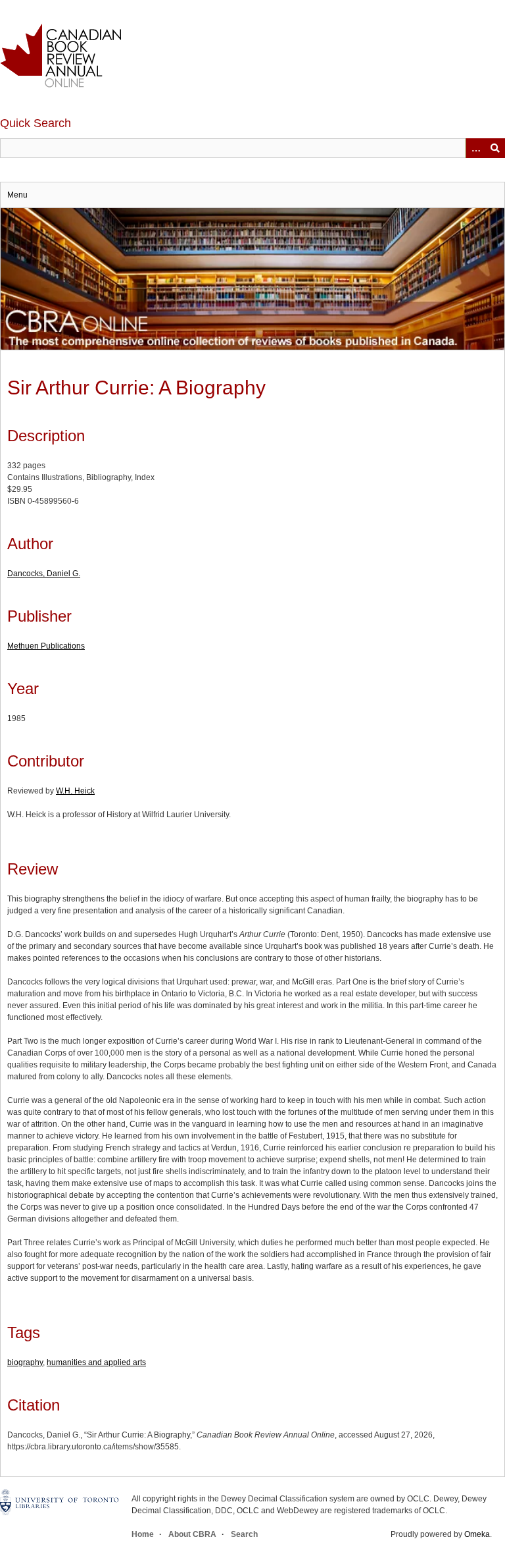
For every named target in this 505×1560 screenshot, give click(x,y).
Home (143, 1534)
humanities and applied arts (96, 1362)
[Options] (475, 148)
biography (25, 1362)
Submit (495, 148)
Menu (17, 195)
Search (244, 1534)
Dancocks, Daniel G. (43, 573)
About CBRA (192, 1534)
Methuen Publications (46, 646)
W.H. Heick (75, 790)
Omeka (477, 1534)
